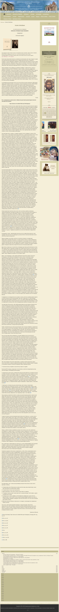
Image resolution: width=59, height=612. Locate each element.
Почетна (2, 22)
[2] (2, 518)
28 (55, 115)
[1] (2, 514)
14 (55, 111)
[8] (2, 532)
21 (55, 113)
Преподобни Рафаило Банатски (49, 98)
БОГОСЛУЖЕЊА (7, 16)
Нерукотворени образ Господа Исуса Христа (49, 95)
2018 (2, 586)
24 (47, 115)
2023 (2, 577)
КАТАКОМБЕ (38, 14)
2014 (2, 593)
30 (49, 116)
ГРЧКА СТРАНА (52, 16)
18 (49, 113)
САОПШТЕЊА (46, 14)
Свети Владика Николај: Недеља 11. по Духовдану (13, 560)
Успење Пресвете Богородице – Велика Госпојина (13, 554)
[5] (2, 525)
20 (53, 113)
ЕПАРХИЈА (26, 14)
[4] (28, 376)
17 (47, 113)
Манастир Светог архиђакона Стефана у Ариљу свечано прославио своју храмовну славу (21, 559)
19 (51, 113)
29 (47, 116)
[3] (2, 520)
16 (45, 113)
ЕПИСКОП (9, 14)
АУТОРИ (14, 16)
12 (51, 111)
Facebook (28, 16)
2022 (2, 579)
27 (53, 115)
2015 (2, 591)
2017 (2, 588)
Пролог (49, 101)
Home (4, 14)
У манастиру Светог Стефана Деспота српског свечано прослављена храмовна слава (20, 562)
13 (53, 111)
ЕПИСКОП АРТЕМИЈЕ (17, 14)
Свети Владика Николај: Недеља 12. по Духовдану (13, 556)
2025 (2, 574)
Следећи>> (53, 107)
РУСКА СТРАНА (44, 16)
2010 (2, 600)
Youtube (33, 16)
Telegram (37, 16)
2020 (2, 582)
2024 (2, 575)
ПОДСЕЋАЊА (21, 16)
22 (43, 115)
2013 (2, 595)
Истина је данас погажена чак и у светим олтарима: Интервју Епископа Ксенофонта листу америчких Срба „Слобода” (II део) (28, 555)
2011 (2, 598)
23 (45, 115)
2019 (2, 584)
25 (49, 115)
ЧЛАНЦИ (32, 14)
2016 (2, 589)
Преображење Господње (8, 558)
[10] (2, 537)
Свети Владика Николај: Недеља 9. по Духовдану (13, 563)
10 (47, 111)
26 (51, 115)
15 (43, 113)
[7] (2, 530)
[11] (2, 539)
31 (51, 116)
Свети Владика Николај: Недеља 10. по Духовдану (13, 561)
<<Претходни (45, 107)
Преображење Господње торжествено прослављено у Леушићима (16, 557)
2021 (2, 581)
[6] (2, 527)
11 (49, 111)
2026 (2, 551)
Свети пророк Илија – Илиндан (9, 564)
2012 (2, 597)
